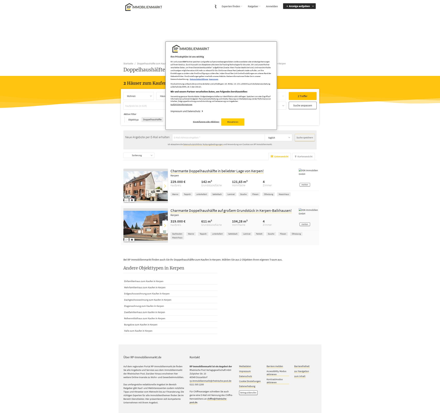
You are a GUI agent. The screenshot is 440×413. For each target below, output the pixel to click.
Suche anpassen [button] (302, 105)
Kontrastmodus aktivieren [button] (275, 381)
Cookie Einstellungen (250, 381)
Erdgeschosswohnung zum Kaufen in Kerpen (147, 293)
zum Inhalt (299, 376)
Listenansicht (281, 156)
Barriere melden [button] (275, 366)
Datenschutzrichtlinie (192, 144)
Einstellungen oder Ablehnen (206, 121)
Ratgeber (253, 6)
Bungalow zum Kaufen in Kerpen (140, 324)
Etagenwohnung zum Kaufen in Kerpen (144, 306)
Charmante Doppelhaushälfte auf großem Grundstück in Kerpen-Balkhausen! (231, 210)
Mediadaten (245, 366)
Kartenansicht (305, 156)
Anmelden (272, 6)
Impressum (245, 371)
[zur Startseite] (143, 7)
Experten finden (231, 6)
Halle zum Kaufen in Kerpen (138, 330)
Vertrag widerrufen (248, 392)
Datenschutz (245, 376)
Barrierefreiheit (302, 366)
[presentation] (165, 186)
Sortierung (137, 155)
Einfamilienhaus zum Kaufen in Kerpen (143, 281)
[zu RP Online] (215, 6)
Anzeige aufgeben (299, 6)
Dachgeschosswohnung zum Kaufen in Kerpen (147, 299)
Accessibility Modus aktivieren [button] (276, 373)
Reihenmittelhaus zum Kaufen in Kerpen (144, 318)
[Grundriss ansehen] (131, 200)
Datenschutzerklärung (199, 79)
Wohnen (131, 96)
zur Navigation (301, 371)
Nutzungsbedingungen (213, 144)
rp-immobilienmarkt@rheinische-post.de (210, 381)
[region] (221, 85)
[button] (305, 185)
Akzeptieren (232, 122)
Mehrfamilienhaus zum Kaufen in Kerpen (145, 287)
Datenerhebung (247, 386)
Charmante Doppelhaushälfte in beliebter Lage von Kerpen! (217, 171)
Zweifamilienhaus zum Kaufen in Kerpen (144, 312)
